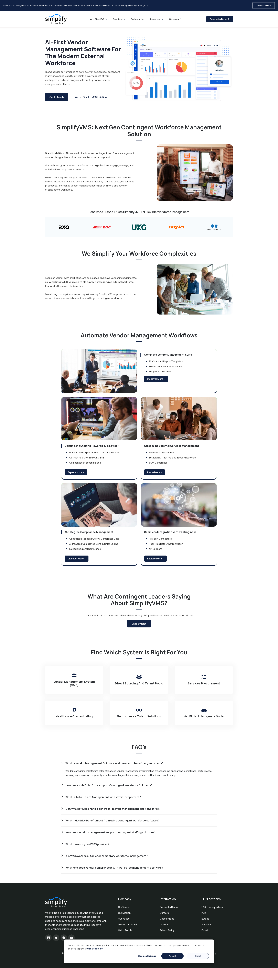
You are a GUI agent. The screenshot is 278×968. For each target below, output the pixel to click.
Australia (206, 924)
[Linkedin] (48, 937)
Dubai (205, 930)
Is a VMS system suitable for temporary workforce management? (106, 856)
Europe (205, 918)
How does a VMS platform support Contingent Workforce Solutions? (108, 785)
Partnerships (137, 19)
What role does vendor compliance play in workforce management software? (114, 867)
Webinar (164, 924)
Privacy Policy (167, 930)
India (204, 912)
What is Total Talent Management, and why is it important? (103, 797)
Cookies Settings (147, 956)
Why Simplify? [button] (97, 19)
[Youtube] (71, 937)
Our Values (124, 918)
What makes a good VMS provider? (87, 844)
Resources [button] (155, 19)
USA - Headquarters (212, 907)
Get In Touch (56, 97)
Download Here (263, 5)
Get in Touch (125, 930)
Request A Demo (219, 19)
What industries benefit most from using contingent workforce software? (112, 820)
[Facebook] (64, 937)
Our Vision (123, 907)
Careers (164, 912)
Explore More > (76, 472)
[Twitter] (56, 937)
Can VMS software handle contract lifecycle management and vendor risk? (112, 808)
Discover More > (156, 378)
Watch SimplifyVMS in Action (91, 97)
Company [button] (174, 19)
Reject (198, 956)
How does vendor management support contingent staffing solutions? (110, 832)
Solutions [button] (118, 19)
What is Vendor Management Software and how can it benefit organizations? (114, 763)
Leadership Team (127, 924)
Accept (172, 956)
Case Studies (139, 623)
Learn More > (154, 472)
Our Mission (124, 912)
